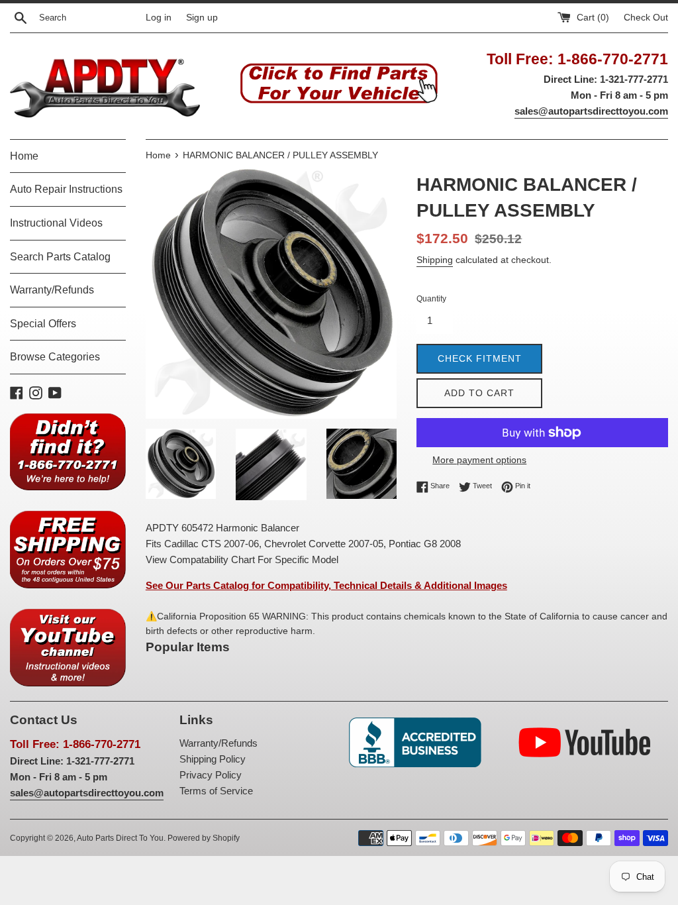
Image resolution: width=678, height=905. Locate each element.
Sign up (202, 18)
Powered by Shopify (204, 838)
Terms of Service (216, 790)
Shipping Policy (212, 759)
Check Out (646, 18)
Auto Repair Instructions (66, 189)
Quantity (431, 298)
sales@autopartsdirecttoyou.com (591, 111)
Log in (158, 18)
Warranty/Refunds (52, 289)
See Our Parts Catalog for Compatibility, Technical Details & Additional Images (326, 585)
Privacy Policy (210, 774)
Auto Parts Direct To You (120, 838)
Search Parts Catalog (60, 256)
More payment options (479, 459)
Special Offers (43, 323)
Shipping (434, 259)
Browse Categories (55, 356)
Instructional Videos (56, 223)
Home (24, 156)
